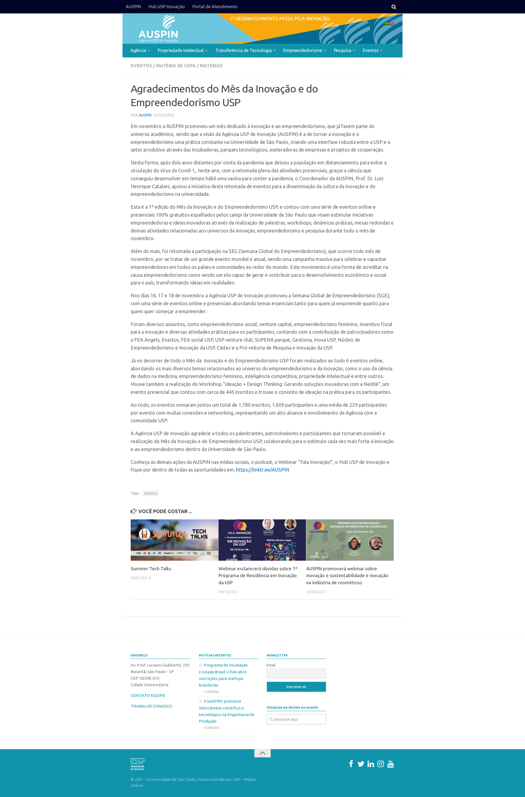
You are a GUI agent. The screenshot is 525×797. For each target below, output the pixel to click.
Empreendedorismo (302, 50)
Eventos (371, 50)
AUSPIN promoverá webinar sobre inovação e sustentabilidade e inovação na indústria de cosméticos (347, 575)
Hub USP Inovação (166, 6)
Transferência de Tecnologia (243, 50)
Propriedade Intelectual (181, 50)
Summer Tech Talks (151, 568)
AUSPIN (133, 6)
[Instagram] (380, 764)
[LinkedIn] (371, 764)
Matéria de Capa (176, 65)
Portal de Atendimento (215, 6)
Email (271, 665)
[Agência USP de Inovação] (158, 28)
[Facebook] (351, 764)
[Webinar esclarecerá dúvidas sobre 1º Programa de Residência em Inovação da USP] (262, 540)
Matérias (211, 65)
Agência (138, 50)
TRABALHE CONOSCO (151, 706)
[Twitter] (361, 764)
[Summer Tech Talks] (174, 540)
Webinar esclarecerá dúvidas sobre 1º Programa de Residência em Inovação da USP (258, 575)
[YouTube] (390, 764)
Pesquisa (342, 50)
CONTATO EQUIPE (148, 695)
